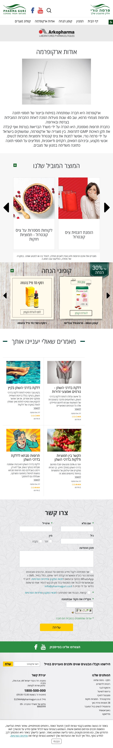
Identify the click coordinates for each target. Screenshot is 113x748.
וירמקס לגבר (104, 687)
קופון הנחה (65, 21)
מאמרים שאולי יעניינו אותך (44, 341)
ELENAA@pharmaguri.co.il (27, 699)
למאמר (78, 409)
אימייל (46, 523)
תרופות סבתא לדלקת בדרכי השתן (25, 457)
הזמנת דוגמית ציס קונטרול (79, 234)
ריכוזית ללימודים (103, 684)
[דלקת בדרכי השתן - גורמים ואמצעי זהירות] (64, 372)
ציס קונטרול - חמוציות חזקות (97, 699)
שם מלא (86, 523)
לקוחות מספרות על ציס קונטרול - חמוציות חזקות (34, 234)
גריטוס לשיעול (104, 691)
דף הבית (93, 21)
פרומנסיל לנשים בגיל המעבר (97, 706)
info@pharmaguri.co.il (58, 586)
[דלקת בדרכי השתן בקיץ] (23, 372)
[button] (49, 10)
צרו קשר (56, 512)
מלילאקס (106, 714)
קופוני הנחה (56, 270)
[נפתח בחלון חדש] (33, 10)
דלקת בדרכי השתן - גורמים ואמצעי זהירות (66, 389)
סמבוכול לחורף (103, 695)
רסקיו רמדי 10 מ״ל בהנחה (32, 323)
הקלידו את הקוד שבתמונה (76, 599)
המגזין (80, 21)
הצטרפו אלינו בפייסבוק (65, 647)
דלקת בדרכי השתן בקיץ (24, 387)
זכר (46, 541)
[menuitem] (93, 21)
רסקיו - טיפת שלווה (101, 680)
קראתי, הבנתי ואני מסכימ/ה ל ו (55, 592)
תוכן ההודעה (86, 548)
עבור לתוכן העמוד (56, 2)
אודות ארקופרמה (45, 21)
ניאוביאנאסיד (104, 710)
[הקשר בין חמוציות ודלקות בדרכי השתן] (64, 440)
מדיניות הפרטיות (19, 736)
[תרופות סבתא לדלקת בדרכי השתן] (23, 440)
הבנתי (56, 741)
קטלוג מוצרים (23, 21)
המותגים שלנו (101, 675)
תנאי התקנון (56, 579)
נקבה (35, 541)
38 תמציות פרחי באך (101, 702)
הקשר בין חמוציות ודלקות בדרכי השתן (68, 457)
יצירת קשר (39, 675)
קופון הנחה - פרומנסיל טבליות (81, 323)
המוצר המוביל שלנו (56, 165)
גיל (92, 535)
